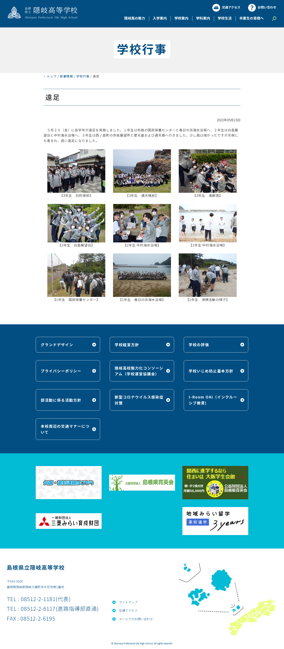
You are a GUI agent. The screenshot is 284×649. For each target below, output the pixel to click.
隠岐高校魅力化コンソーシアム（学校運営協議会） (139, 370)
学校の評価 (199, 344)
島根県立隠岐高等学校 (36, 567)
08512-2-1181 (38, 599)
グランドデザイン (57, 344)
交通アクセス (231, 7)
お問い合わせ (267, 7)
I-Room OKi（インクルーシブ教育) (213, 399)
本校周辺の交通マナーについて (65, 428)
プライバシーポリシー (61, 370)
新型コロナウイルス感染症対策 (139, 399)
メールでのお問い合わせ (136, 619)
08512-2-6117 (38, 608)
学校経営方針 (127, 344)
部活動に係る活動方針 (61, 400)
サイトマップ (128, 602)
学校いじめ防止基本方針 (211, 370)
